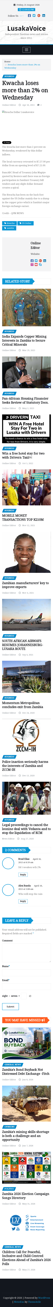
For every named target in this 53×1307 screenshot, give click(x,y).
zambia (10, 228)
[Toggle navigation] (26, 50)
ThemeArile (34, 1302)
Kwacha (11, 223)
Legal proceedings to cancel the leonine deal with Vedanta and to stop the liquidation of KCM (26, 829)
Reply (23, 874)
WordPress (44, 1298)
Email (5, 980)
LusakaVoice (26, 28)
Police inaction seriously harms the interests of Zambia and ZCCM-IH (25, 765)
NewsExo (19, 1302)
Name (6, 966)
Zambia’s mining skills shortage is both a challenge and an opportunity (25, 1136)
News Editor (8, 838)
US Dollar (26, 223)
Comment (7, 940)
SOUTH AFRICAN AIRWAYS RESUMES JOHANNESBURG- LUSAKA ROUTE (22, 645)
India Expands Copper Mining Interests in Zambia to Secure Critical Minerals (24, 340)
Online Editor (9, 105)
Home (7, 61)
